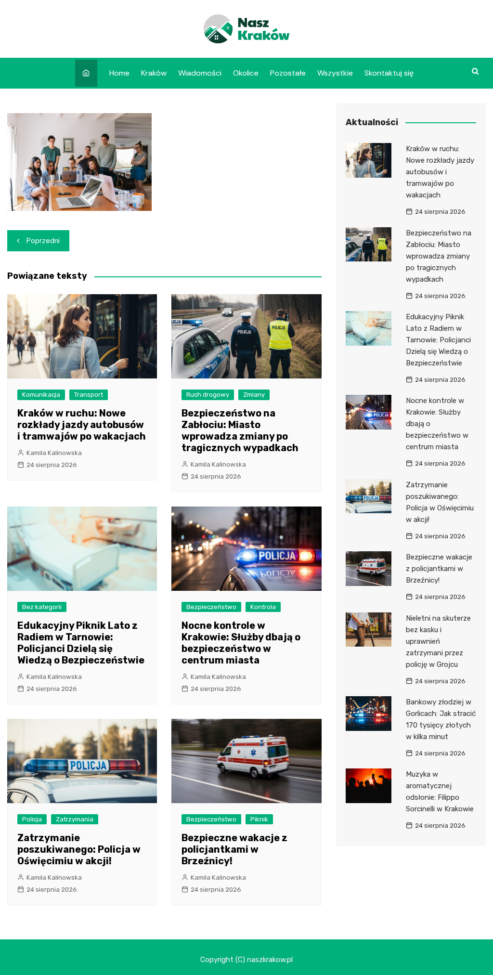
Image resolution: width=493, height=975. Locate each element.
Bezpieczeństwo (211, 607)
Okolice (246, 73)
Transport (88, 394)
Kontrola (263, 607)
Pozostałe (288, 73)
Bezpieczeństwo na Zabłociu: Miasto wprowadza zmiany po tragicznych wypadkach (240, 430)
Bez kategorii (42, 607)
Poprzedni (43, 241)
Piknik (259, 819)
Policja (32, 819)
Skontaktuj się (389, 73)
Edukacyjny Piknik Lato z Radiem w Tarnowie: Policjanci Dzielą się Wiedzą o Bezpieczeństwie (80, 643)
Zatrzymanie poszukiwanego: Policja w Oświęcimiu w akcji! (79, 849)
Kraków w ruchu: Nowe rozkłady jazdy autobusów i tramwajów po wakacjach (81, 424)
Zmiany (254, 394)
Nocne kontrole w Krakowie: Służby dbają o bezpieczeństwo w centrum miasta (241, 643)
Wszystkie (335, 73)
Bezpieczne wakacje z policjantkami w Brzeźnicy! (234, 849)
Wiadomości (199, 73)
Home (119, 73)
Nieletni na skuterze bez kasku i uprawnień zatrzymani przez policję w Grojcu (438, 641)
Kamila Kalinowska (54, 452)
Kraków (154, 73)
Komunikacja (41, 394)
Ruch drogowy (207, 394)
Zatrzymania (74, 819)
